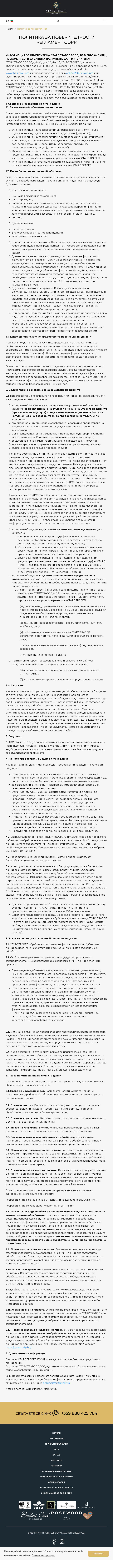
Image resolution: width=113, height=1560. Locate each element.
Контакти (56, 1460)
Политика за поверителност (56, 1488)
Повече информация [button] (43, 1555)
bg (7, 20)
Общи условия (56, 1482)
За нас (56, 1455)
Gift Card (56, 1466)
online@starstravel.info (79, 73)
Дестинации (56, 1438)
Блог (56, 1449)
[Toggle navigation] (105, 21)
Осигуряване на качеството (56, 1477)
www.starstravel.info (17, 73)
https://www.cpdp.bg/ (18, 1347)
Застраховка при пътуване (56, 1471)
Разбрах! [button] (98, 1553)
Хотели (56, 1433)
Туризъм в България (56, 1444)
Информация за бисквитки (56, 1493)
